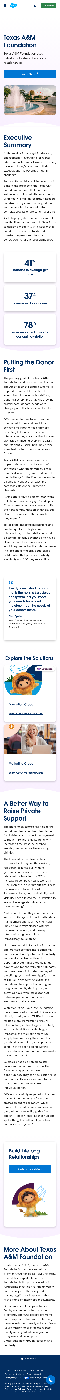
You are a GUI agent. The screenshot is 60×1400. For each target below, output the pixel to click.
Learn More (28, 74)
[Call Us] (50, 1380)
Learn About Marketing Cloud (26, 772)
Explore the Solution (30, 1169)
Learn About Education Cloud (26, 713)
